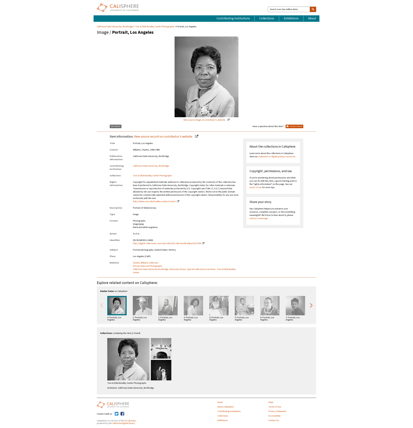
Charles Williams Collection (145, 262)
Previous (101, 305)
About (312, 18)
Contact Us (273, 420)
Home (220, 402)
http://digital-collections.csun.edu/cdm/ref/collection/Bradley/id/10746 (167, 243)
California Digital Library (123, 423)
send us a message (259, 218)
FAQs (270, 402)
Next (311, 305)
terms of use (256, 187)
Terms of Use (274, 407)
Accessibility (274, 416)
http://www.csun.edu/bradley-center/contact (154, 201)
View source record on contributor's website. (163, 136)
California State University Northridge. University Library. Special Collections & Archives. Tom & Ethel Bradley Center (184, 271)
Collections (266, 18)
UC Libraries (130, 420)
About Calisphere (225, 407)
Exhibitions (291, 18)
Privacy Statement (277, 411)
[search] (313, 9)
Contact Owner (295, 126)
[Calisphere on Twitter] (116, 414)
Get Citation (116, 126)
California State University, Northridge (115, 26)
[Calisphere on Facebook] (122, 414)
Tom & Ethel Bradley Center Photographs (154, 26)
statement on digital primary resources (276, 156)
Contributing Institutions (233, 18)
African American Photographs (147, 266)
